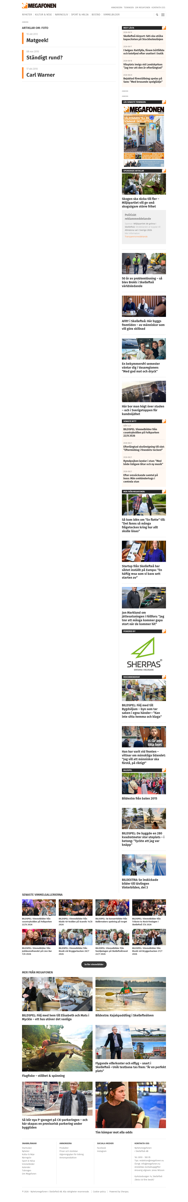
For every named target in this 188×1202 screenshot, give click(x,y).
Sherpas (125, 1191)
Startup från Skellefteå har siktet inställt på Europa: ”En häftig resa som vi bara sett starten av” (142, 572)
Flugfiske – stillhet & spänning (43, 1076)
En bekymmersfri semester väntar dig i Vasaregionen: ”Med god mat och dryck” (141, 367)
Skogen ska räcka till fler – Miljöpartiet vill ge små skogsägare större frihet (140, 202)
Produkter (64, 1148)
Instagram (101, 1151)
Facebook (101, 1148)
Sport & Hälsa (80, 14)
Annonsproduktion (68, 1157)
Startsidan (27, 1148)
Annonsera (116, 7)
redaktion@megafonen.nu (151, 1160)
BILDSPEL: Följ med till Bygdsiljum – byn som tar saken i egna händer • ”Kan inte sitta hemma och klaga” (142, 711)
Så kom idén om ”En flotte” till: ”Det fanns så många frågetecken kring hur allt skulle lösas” (143, 525)
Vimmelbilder (111, 14)
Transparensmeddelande (136, 236)
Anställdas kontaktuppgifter (148, 1167)
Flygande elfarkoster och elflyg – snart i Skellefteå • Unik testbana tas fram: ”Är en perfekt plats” (130, 1067)
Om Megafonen (142, 7)
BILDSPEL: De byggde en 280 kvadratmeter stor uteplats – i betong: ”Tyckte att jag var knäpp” (143, 839)
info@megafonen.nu (150, 1164)
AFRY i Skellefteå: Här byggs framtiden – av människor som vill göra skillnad (143, 325)
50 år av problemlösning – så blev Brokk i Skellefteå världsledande (142, 282)
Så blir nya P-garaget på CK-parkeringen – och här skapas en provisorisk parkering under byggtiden (55, 1123)
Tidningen (129, 7)
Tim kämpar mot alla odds (113, 1132)
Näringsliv (61, 14)
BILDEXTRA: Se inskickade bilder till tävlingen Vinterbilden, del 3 (140, 883)
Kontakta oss (158, 7)
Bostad (96, 14)
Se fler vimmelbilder (94, 964)
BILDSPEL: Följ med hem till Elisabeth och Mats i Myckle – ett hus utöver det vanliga (55, 1017)
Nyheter (27, 14)
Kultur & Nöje (43, 14)
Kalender (26, 1167)
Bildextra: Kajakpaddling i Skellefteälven (124, 1015)
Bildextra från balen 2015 (139, 798)
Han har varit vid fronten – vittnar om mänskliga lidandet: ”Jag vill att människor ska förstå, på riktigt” (144, 757)
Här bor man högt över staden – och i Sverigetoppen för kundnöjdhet (143, 410)
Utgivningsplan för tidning (71, 1154)
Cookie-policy (99, 1191)
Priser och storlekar (68, 1151)
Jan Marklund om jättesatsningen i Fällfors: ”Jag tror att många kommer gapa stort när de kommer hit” (143, 618)
